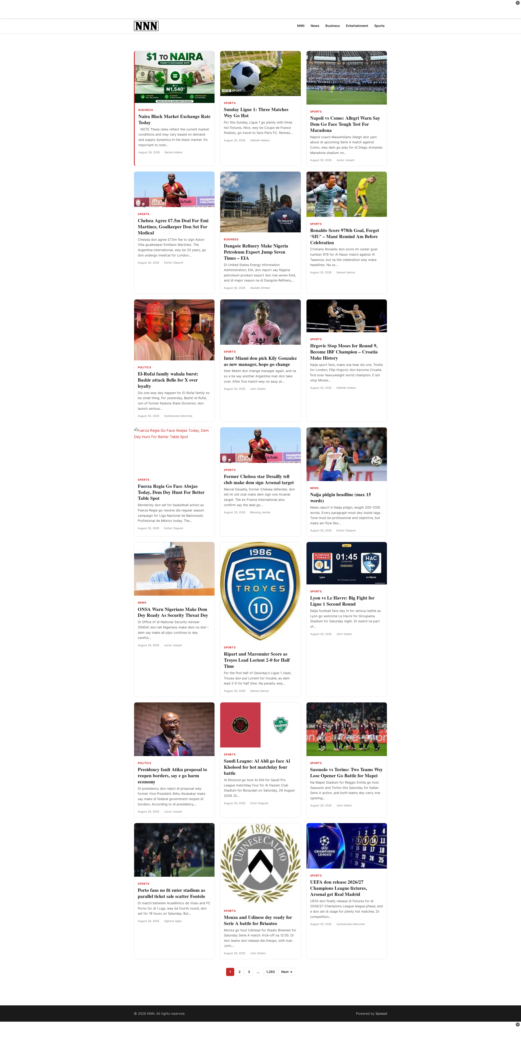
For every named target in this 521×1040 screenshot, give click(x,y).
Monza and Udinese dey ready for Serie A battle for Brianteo (258, 920)
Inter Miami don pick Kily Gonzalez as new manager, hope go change (260, 361)
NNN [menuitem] (300, 26)
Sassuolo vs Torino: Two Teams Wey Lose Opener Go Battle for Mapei (346, 772)
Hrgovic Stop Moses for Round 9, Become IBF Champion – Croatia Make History (344, 351)
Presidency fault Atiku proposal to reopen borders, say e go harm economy (172, 775)
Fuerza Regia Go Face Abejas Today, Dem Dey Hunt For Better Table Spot (171, 492)
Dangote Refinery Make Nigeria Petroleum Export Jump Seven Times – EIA (256, 251)
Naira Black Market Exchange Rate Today (174, 119)
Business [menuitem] (332, 26)
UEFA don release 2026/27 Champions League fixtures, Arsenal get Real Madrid (338, 888)
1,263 (270, 972)
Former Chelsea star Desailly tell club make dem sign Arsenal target (259, 479)
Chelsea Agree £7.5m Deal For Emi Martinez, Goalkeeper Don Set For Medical (173, 226)
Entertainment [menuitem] (357, 26)
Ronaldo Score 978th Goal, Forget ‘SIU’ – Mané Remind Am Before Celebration (344, 236)
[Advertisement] (260, 9)
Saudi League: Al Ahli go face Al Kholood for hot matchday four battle (257, 766)
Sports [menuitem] (379, 26)
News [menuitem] (315, 26)
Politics (144, 367)
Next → (286, 972)
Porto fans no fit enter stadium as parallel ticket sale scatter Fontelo (171, 893)
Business (145, 110)
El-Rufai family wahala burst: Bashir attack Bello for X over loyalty (168, 379)
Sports (230, 103)
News (314, 488)
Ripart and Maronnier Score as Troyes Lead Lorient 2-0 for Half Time (257, 659)
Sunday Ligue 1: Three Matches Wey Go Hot (256, 112)
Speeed (381, 1013)
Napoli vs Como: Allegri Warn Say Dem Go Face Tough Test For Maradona (345, 124)
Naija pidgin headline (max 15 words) (340, 497)
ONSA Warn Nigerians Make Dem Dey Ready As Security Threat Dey (173, 612)
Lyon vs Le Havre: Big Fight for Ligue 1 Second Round (342, 600)
